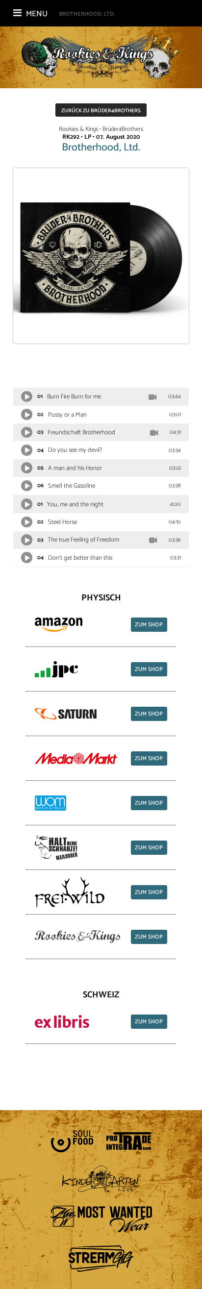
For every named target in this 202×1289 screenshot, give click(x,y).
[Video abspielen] (152, 397)
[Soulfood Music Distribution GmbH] (72, 1141)
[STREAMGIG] (101, 1258)
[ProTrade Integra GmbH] (128, 1141)
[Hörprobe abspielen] (26, 396)
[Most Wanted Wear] (101, 1219)
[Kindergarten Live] (101, 1179)
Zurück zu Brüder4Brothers (101, 110)
